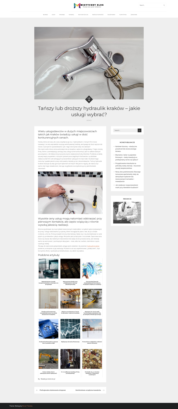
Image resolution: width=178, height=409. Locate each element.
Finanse (62, 14)
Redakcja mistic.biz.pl (48, 379)
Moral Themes (27, 406)
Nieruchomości (98, 14)
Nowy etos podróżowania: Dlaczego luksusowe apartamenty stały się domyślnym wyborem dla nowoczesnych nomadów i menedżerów (128, 176)
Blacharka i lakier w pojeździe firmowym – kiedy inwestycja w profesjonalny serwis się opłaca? (126, 157)
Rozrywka (111, 14)
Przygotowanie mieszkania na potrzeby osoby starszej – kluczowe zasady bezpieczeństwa (128, 166)
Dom (53, 14)
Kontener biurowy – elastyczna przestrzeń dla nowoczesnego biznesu (126, 149)
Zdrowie (134, 14)
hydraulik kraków (93, 246)
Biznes (45, 14)
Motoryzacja (83, 14)
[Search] (164, 5)
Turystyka (123, 14)
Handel (71, 14)
